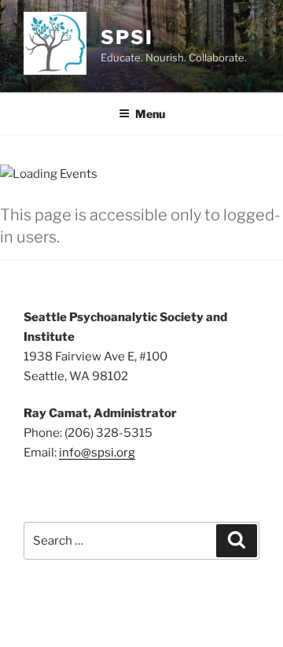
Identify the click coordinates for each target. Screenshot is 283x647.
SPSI (127, 37)
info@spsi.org (97, 453)
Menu (150, 113)
